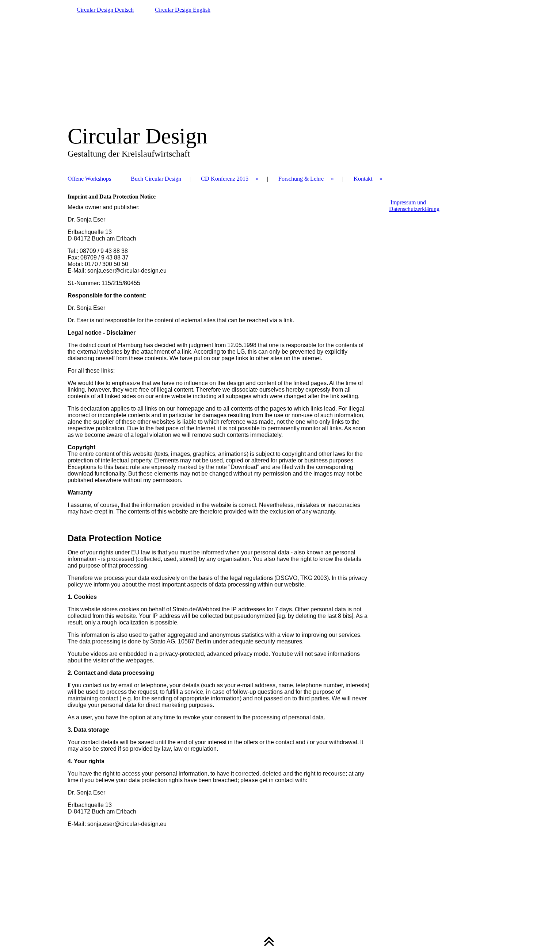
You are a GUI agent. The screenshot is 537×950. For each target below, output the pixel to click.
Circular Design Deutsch (105, 10)
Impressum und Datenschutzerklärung (414, 205)
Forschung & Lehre (301, 179)
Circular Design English (182, 10)
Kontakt (363, 179)
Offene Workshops (89, 179)
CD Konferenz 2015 (224, 179)
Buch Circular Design (156, 179)
